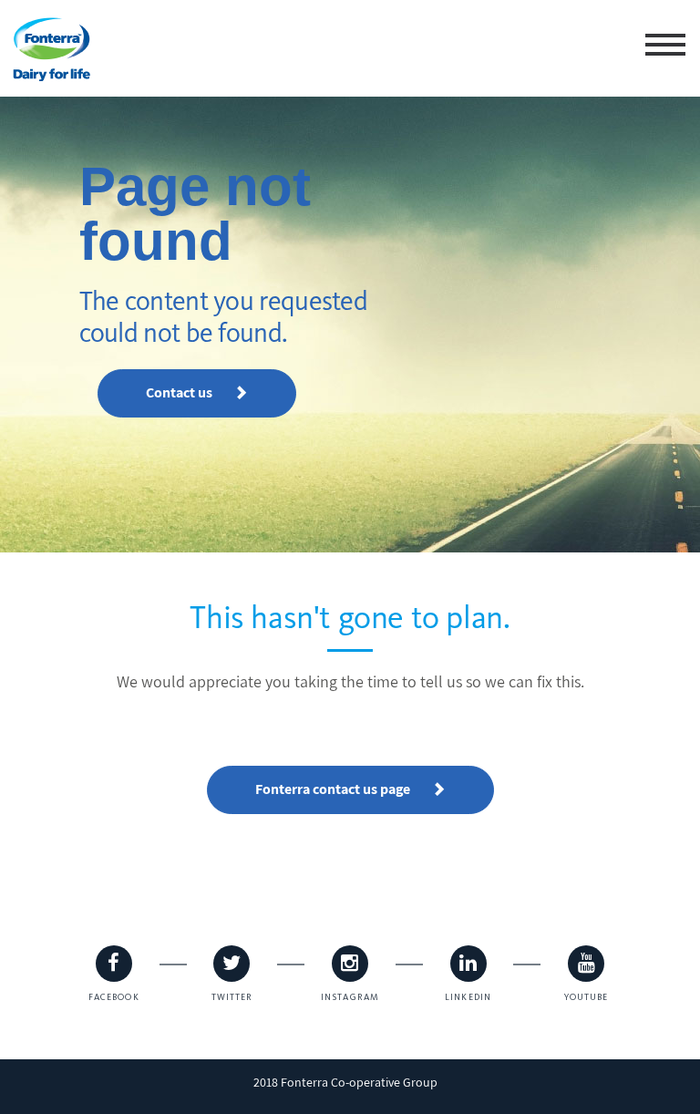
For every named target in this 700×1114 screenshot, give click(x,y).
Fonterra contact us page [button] (334, 789)
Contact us (180, 392)
